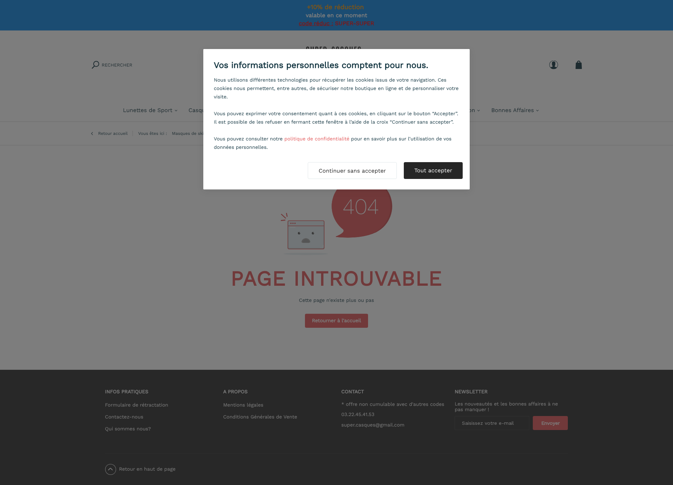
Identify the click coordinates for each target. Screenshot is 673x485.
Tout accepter (433, 170)
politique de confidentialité (316, 139)
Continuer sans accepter (352, 170)
